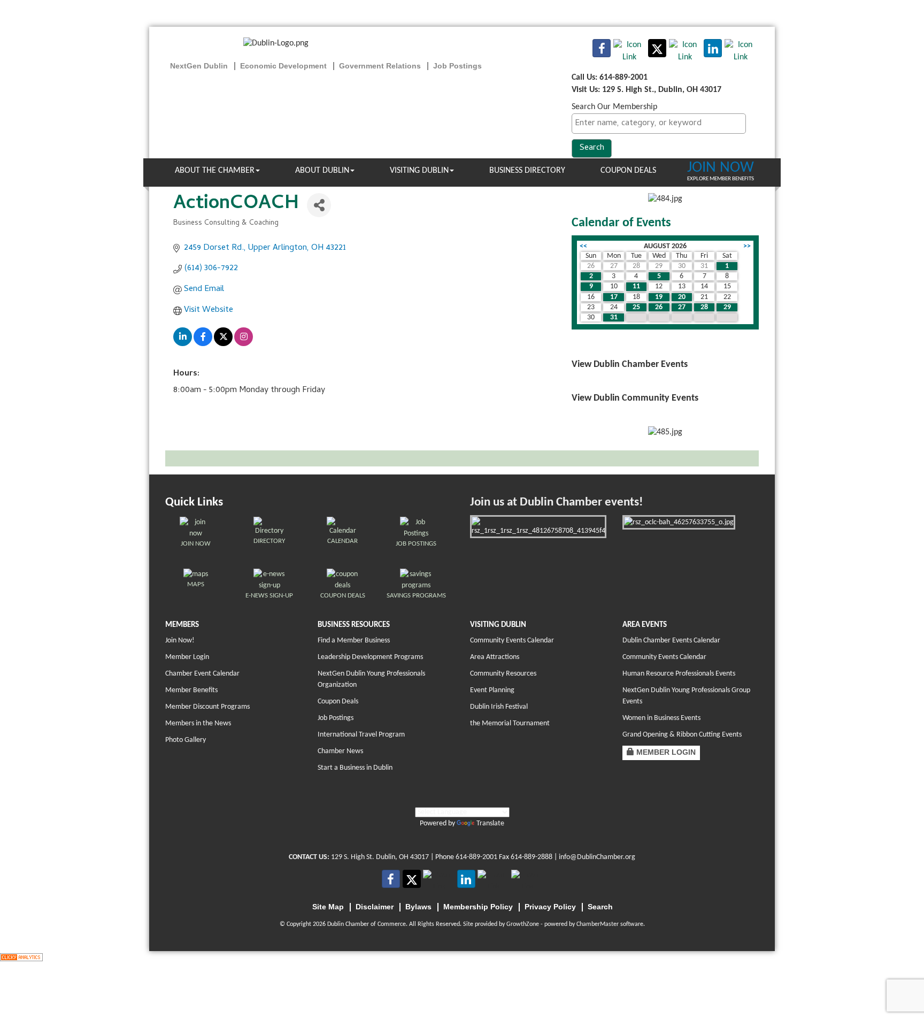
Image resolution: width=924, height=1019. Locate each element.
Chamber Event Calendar (202, 674)
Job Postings (335, 718)
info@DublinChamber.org (597, 857)
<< (583, 246)
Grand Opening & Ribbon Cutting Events (682, 735)
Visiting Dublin (419, 170)
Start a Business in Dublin (355, 768)
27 (682, 307)
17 (614, 297)
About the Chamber (215, 170)
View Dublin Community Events (635, 398)
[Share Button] (319, 205)
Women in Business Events (661, 718)
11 (636, 286)
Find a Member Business (354, 641)
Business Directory (527, 170)
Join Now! (180, 641)
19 (659, 297)
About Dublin (322, 170)
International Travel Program (361, 735)
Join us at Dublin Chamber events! (556, 502)
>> (747, 246)
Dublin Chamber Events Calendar (671, 641)
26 (659, 307)
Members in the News (198, 723)
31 (614, 317)
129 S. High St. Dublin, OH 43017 (380, 857)
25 (636, 307)
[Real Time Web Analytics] (21, 957)
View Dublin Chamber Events (630, 364)
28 (704, 307)
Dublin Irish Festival (499, 707)
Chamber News (340, 751)
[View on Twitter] (223, 344)
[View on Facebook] (203, 344)
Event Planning (492, 690)
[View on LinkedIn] (182, 344)
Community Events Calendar (512, 641)
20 (682, 297)
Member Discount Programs (207, 707)
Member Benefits (191, 690)
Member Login (187, 657)
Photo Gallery (185, 740)
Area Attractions (494, 657)
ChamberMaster (597, 924)
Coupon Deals (628, 170)
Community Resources (503, 674)
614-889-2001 (476, 857)
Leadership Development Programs (370, 657)
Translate (490, 823)
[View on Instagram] (243, 344)
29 (727, 307)
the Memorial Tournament (510, 723)
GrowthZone (522, 924)
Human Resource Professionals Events (678, 674)
